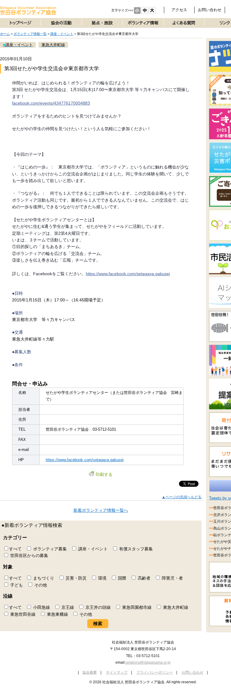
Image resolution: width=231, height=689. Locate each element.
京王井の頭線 (97, 607)
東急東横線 (57, 614)
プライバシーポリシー (155, 672)
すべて (15, 548)
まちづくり (43, 578)
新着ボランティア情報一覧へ (100, 510)
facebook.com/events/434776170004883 (51, 103)
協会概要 (89, 672)
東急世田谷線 (22, 614)
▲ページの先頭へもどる (182, 497)
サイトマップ (117, 672)
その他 (40, 585)
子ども (16, 585)
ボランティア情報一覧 (30, 34)
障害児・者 (172, 578)
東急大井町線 (175, 607)
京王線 (67, 607)
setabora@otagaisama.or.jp (148, 662)
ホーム (5, 34)
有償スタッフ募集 (135, 548)
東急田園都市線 (136, 607)
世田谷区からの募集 (28, 555)
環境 (101, 578)
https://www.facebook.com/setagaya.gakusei (128, 273)
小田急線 (41, 607)
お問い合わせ (209, 10)
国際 (121, 578)
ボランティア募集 (49, 548)
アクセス (179, 10)
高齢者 (143, 578)
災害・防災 (75, 578)
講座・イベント (61, 34)
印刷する (104, 474)
